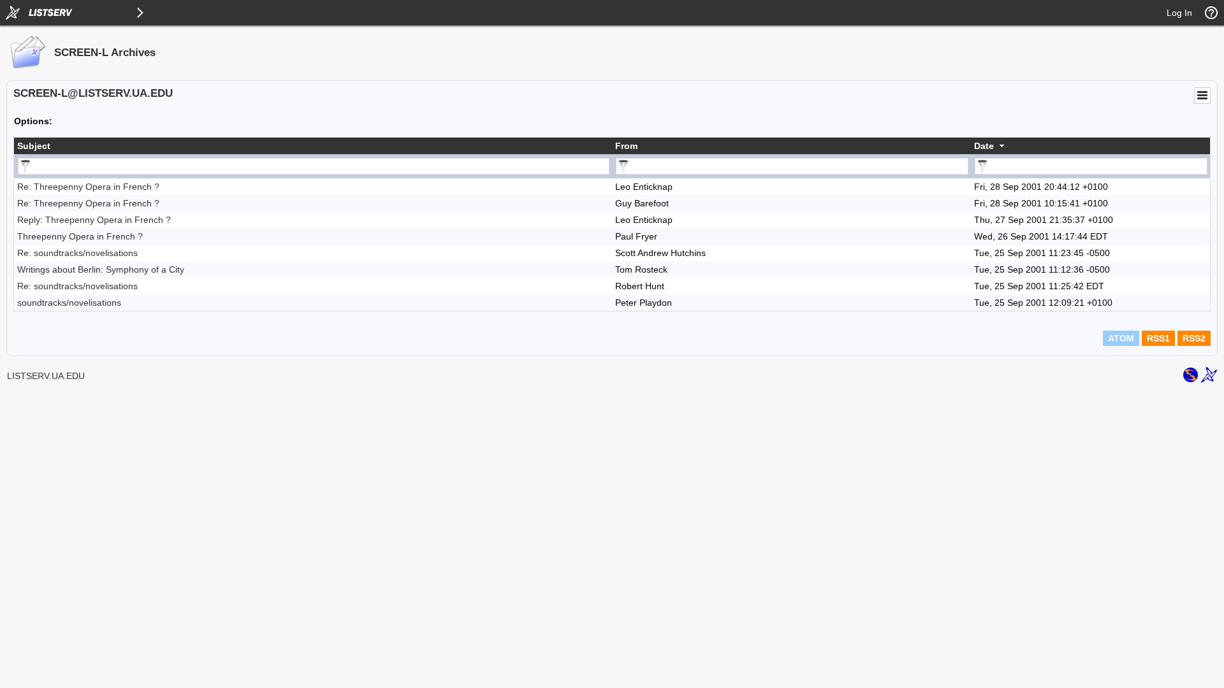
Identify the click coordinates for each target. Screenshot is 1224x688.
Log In (1179, 13)
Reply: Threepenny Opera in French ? (94, 220)
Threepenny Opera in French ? (80, 236)
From (626, 146)
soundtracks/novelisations (69, 302)
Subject (33, 146)
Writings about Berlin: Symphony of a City (100, 269)
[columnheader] (313, 146)
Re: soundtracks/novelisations (77, 253)
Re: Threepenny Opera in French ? (88, 187)
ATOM (1121, 338)
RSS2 (1194, 338)
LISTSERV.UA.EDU (46, 376)
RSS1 (1158, 338)
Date (984, 146)
